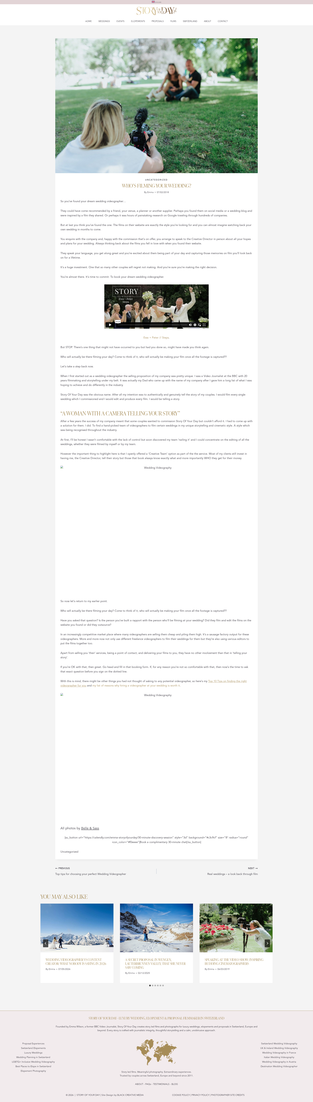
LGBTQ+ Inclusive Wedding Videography (33, 1062)
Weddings (104, 21)
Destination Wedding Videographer (279, 1066)
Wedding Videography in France (279, 1052)
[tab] (150, 985)
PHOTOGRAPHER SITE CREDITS (228, 1095)
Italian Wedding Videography (279, 1057)
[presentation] (76, 928)
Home (88, 21)
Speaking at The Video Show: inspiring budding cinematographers (234, 961)
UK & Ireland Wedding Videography (279, 1048)
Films (173, 21)
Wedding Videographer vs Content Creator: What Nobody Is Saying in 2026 (76, 961)
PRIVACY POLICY (200, 1095)
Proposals (158, 21)
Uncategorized (156, 179)
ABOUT (139, 1084)
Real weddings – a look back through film (232, 871)
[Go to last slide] (45, 943)
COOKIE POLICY (181, 1095)
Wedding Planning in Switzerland (33, 1057)
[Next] (267, 943)
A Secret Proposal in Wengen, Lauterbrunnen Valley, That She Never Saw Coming (155, 963)
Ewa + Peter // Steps (156, 338)
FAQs (148, 1084)
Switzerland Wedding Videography (279, 1043)
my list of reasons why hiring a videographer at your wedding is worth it (136, 686)
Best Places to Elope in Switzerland (33, 1066)
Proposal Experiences (33, 1043)
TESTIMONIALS (161, 1084)
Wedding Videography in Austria (279, 1062)
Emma (150, 192)
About (207, 21)
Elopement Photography (33, 1071)
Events (120, 21)
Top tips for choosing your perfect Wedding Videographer (90, 871)
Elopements (138, 21)
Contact (223, 21)
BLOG (174, 1084)
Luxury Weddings (33, 1052)
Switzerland (190, 21)
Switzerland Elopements (33, 1048)
